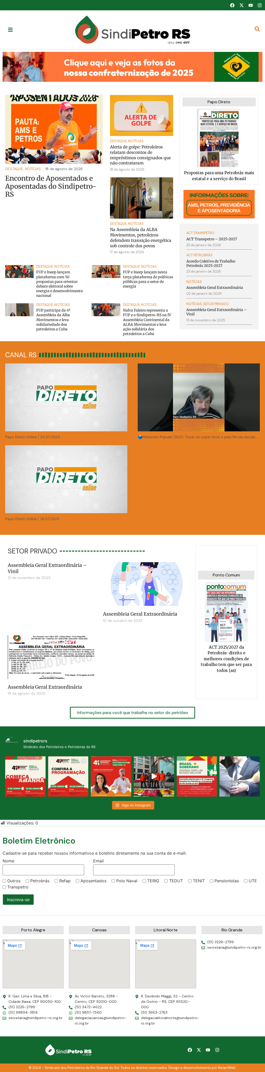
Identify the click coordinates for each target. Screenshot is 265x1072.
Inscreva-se (18, 899)
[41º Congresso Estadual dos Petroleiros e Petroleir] (111, 776)
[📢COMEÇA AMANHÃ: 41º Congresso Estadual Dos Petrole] (25, 776)
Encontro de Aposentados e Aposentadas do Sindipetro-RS (50, 186)
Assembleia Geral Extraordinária (140, 614)
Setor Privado (216, 304)
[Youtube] (250, 5)
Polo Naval (126, 881)
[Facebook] (232, 5)
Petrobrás (39, 881)
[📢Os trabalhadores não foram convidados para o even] (154, 776)
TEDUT (176, 881)
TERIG (153, 881)
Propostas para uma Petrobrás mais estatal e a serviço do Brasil (219, 175)
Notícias (136, 141)
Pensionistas (227, 881)
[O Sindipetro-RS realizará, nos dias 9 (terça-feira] (68, 776)
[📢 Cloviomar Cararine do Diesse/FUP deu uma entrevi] (239, 776)
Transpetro (17, 887)
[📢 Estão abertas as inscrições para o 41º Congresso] (197, 776)
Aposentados (93, 881)
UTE (253, 881)
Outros (13, 881)
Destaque (118, 141)
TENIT (199, 881)
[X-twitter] (241, 5)
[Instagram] (259, 5)
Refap (65, 881)
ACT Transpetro (200, 233)
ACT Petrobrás (199, 255)
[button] (132, 67)
